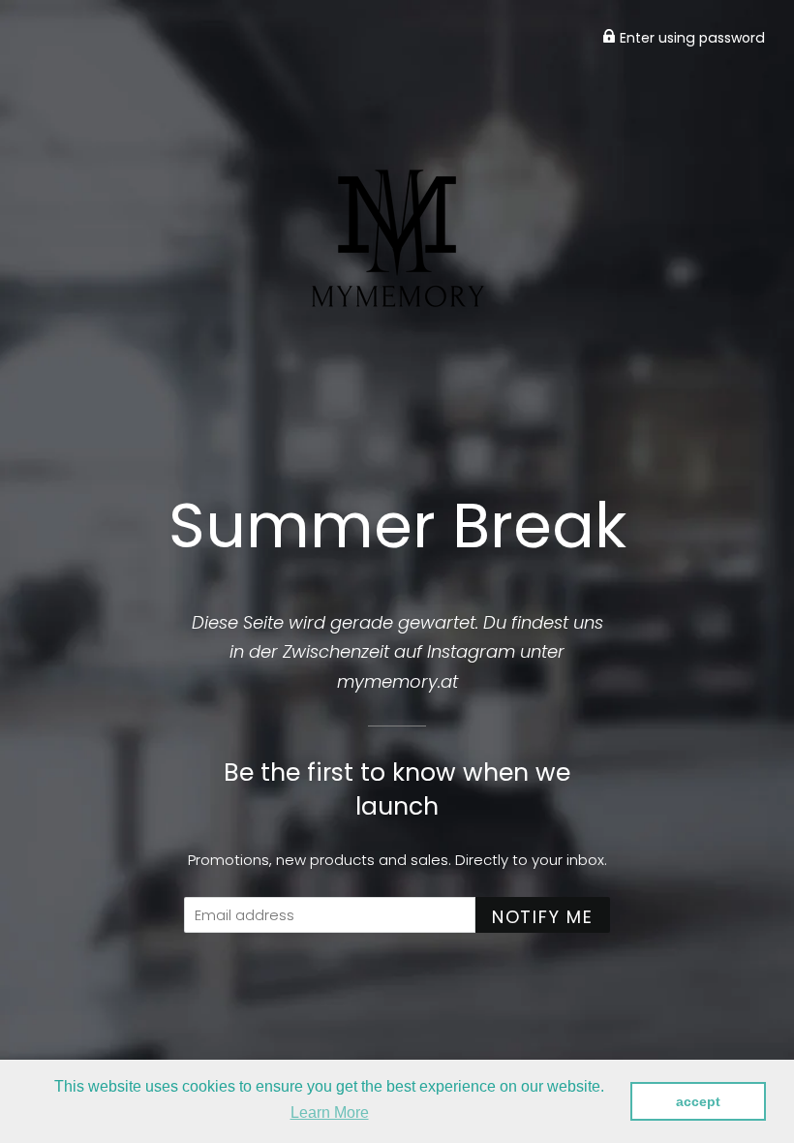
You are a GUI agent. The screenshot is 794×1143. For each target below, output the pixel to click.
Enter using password (690, 37)
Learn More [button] (329, 1112)
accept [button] (698, 1101)
